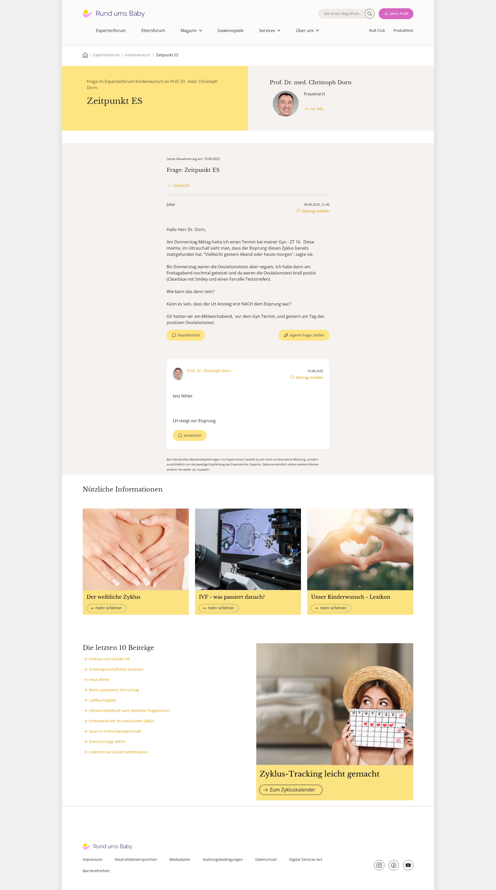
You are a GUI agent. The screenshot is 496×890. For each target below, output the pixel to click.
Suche (370, 14)
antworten (193, 435)
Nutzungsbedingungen (223, 859)
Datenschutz (266, 859)
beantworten (189, 335)
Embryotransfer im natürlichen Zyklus (121, 720)
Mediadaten (179, 859)
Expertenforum (111, 30)
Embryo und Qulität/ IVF (109, 658)
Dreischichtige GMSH (107, 741)
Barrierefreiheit (96, 870)
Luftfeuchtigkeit (102, 700)
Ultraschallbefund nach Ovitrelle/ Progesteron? (129, 710)
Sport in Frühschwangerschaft (115, 731)
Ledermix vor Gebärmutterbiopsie (118, 751)
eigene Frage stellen (307, 335)
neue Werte (99, 679)
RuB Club (377, 30)
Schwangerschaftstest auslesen (116, 669)
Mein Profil (399, 13)
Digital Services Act (305, 859)
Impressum (92, 859)
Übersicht (181, 185)
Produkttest (403, 30)
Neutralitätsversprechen (136, 859)
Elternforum (153, 30)
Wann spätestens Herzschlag (114, 689)
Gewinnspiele (231, 30)
